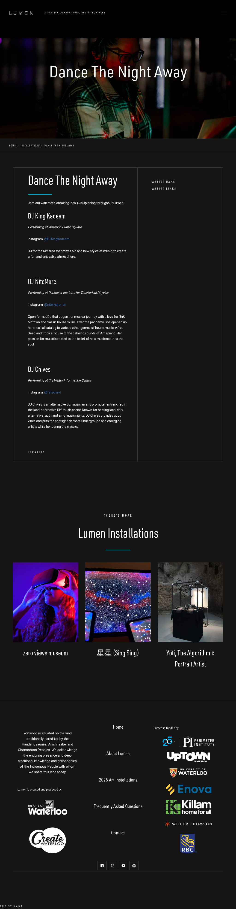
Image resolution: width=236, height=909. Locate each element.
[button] (224, 12)
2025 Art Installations (118, 780)
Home (12, 146)
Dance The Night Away (59, 146)
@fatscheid (52, 392)
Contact (118, 833)
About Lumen (118, 754)
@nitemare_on (55, 304)
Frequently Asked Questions (118, 807)
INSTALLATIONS (30, 146)
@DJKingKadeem (57, 239)
